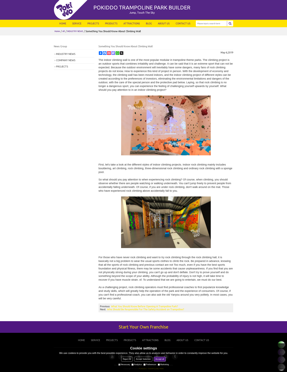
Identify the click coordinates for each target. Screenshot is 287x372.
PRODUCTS (111, 23)
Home (57, 31)
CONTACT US (183, 23)
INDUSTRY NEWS (75, 31)
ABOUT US (164, 23)
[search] (230, 23)
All (63, 31)
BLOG (149, 23)
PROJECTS (93, 23)
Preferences (151, 364)
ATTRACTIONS (131, 23)
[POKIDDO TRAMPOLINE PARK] (72, 10)
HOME (62, 23)
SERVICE (76, 23)
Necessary (125, 364)
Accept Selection (143, 359)
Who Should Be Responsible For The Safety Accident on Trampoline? (145, 309)
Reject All (127, 359)
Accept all (159, 359)
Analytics (138, 364)
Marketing (164, 364)
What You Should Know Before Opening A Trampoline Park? (144, 306)
